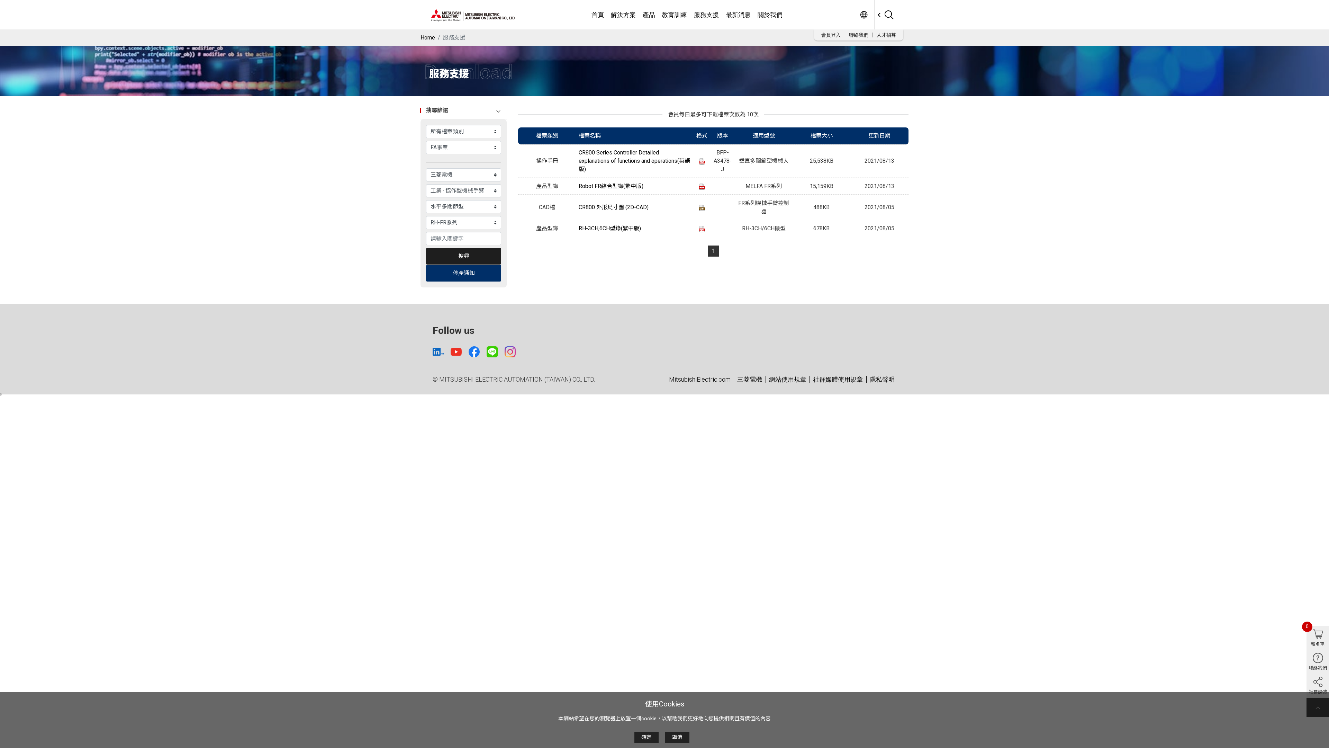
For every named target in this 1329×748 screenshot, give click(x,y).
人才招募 (886, 35)
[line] (492, 351)
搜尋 (463, 256)
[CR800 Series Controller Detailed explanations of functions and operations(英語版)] (702, 161)
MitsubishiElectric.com (700, 379)
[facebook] (474, 351)
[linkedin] (438, 352)
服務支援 (706, 14)
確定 (646, 737)
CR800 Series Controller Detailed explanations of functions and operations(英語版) (634, 160)
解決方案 (623, 14)
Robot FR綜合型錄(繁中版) (611, 186)
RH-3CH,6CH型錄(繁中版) (610, 228)
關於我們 (770, 14)
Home (428, 37)
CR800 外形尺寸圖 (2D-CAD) (614, 207)
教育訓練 (674, 14)
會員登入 (831, 35)
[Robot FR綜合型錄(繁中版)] (702, 186)
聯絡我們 (858, 35)
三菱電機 (749, 379)
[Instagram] (510, 351)
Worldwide (863, 14)
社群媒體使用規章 (838, 379)
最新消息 (738, 14)
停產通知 (464, 273)
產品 (649, 14)
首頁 (597, 14)
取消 (677, 737)
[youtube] (456, 351)
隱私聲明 (882, 379)
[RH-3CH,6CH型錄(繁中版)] (702, 228)
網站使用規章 (787, 379)
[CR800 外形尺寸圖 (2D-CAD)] (702, 207)
